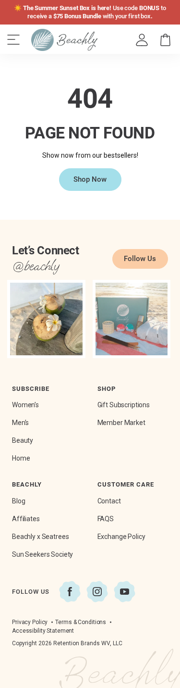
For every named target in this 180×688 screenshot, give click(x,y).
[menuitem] (142, 40)
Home (21, 458)
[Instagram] (97, 591)
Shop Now (90, 179)
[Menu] (13, 40)
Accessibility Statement (43, 630)
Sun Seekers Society (42, 554)
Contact (109, 501)
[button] (165, 40)
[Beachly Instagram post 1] (46, 319)
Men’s (20, 422)
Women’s (25, 405)
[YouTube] (124, 591)
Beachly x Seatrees (40, 536)
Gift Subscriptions (123, 405)
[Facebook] (70, 591)
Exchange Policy (121, 536)
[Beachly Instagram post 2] (132, 319)
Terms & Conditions (80, 622)
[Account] (142, 40)
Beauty (22, 440)
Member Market (121, 422)
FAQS (105, 519)
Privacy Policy (30, 622)
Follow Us (140, 258)
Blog (18, 501)
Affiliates (26, 519)
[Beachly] (64, 40)
